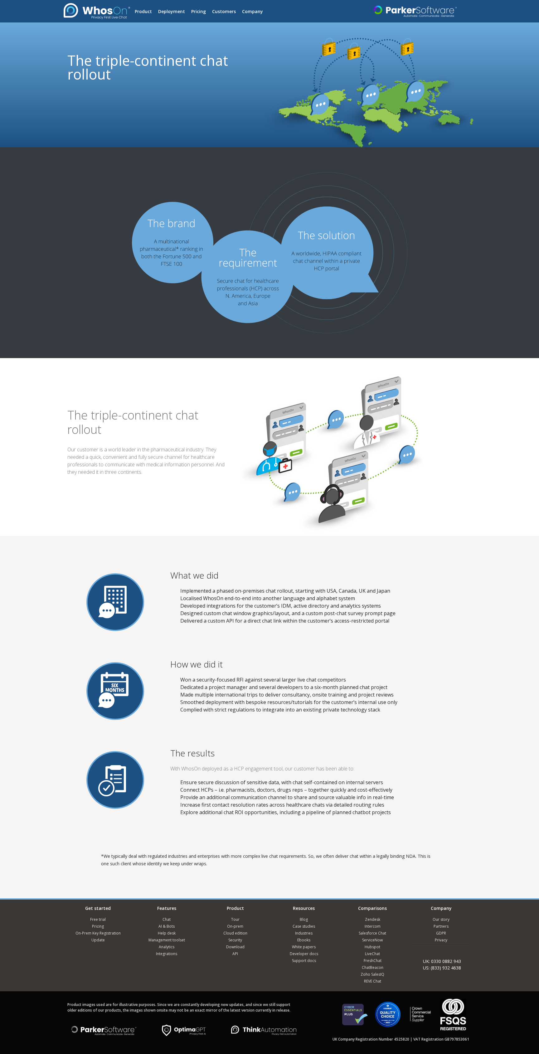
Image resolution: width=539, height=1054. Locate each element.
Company (252, 11)
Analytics (166, 947)
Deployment (171, 11)
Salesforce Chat (372, 933)
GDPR (441, 933)
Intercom (373, 926)
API (235, 953)
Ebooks (303, 940)
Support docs (304, 960)
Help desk (167, 933)
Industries (304, 933)
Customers (224, 11)
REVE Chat (372, 981)
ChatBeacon (372, 967)
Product (143, 11)
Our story (441, 919)
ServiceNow (372, 940)
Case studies (304, 926)
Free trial (98, 919)
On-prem (235, 926)
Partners (441, 926)
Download (235, 947)
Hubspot (372, 947)
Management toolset (166, 940)
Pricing (198, 11)
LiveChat (372, 953)
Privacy (441, 940)
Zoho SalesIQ (372, 974)
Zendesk (372, 919)
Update (98, 940)
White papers (304, 947)
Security (235, 940)
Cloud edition (235, 933)
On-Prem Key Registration (98, 933)
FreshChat (372, 960)
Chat (167, 919)
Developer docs (304, 953)
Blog (304, 919)
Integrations (166, 953)
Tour (235, 919)
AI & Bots (166, 926)
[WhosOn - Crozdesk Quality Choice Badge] (388, 1017)
